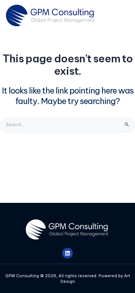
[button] (117, 16)
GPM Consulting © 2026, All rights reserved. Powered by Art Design (67, 278)
